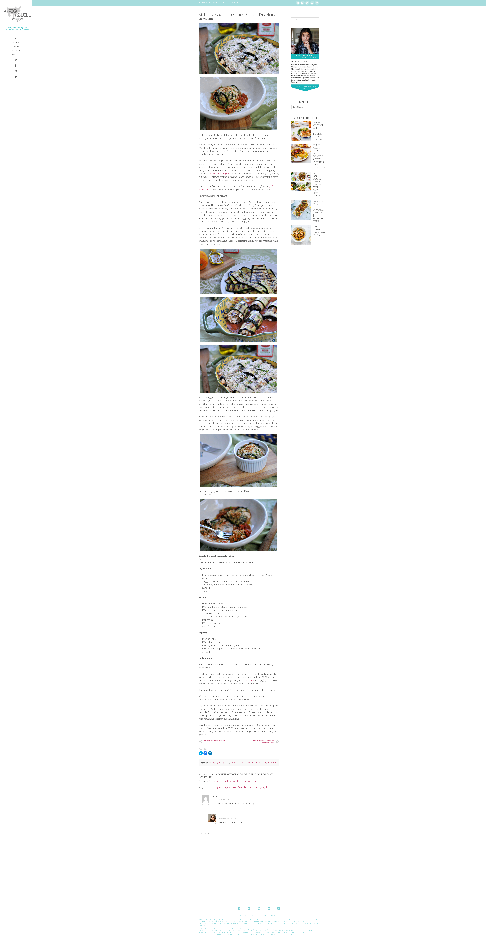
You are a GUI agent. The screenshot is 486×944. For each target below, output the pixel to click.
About (249, 915)
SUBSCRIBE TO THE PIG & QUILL (226, 3)
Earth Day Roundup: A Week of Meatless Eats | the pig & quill (238, 787)
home (242, 915)
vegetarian (252, 762)
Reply (205, 804)
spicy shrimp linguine (219, 173)
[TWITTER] (16, 77)
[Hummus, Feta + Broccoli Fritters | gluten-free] (301, 210)
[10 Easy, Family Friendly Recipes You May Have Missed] (301, 181)
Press (256, 915)
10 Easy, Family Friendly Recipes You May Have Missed (318, 184)
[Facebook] (298, 3)
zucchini (271, 762)
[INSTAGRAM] (16, 60)
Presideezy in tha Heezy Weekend (214, 740)
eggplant (225, 762)
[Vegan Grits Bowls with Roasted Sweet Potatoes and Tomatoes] (301, 153)
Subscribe (273, 915)
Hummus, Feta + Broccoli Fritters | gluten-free (319, 211)
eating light (214, 762)
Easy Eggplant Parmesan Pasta (319, 230)
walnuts (262, 762)
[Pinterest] (312, 3)
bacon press (248, 680)
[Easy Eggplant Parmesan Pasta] (301, 235)
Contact (263, 915)
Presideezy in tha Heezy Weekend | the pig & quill (233, 781)
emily (221, 815)
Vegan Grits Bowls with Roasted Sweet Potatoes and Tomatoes (319, 156)
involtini (234, 762)
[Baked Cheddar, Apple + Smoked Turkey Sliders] (301, 131)
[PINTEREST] (16, 71)
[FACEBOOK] (16, 66)
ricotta (243, 762)
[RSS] (317, 3)
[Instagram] (307, 3)
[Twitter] (302, 3)
